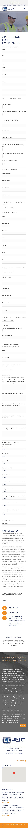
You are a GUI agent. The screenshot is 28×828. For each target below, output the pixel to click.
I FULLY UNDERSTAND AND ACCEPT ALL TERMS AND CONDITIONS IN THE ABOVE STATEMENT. (12, 595)
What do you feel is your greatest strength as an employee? (13, 416)
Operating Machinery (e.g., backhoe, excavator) (13, 496)
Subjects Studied (6, 180)
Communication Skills (7, 467)
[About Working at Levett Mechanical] (4, 618)
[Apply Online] (4, 613)
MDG (3, 826)
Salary (3, 252)
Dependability (5, 453)
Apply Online (13, 613)
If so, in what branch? (7, 335)
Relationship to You (6, 295)
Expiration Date (5, 357)
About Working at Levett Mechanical (15, 617)
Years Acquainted (6, 310)
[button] (14, 773)
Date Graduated (5, 195)
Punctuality (5, 446)
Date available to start (7, 137)
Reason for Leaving (6, 259)
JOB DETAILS (5, 802)
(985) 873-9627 (21, 5)
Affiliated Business (6, 302)
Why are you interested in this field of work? (12, 393)
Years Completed (6, 187)
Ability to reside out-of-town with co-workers (13, 503)
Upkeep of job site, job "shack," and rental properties (12, 511)
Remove (11, 207)
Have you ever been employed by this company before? (13, 145)
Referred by (4, 523)
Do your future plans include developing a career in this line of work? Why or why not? (13, 404)
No (4, 107)
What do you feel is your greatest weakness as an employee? (13, 429)
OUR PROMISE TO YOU (14, 3)
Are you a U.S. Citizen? (7, 104)
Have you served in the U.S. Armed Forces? (12, 328)
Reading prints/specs (7, 489)
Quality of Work (6, 474)
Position (4, 122)
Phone (4, 74)
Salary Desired (5, 130)
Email (3, 67)
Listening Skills (6, 460)
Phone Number (5, 223)
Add (5, 207)
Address (4, 81)
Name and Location (6, 173)
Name (3, 49)
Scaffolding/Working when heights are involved (13, 481)
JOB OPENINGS (13, 608)
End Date (4, 238)
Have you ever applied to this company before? (13, 153)
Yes (4, 106)
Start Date (4, 230)
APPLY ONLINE (20, 761)
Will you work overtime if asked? (9, 160)
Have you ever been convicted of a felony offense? (14, 111)
